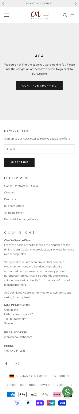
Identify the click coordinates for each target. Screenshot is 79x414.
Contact (9, 192)
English (58, 376)
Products (10, 199)
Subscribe (19, 162)
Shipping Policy (14, 212)
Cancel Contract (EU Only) (21, 185)
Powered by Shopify (55, 384)
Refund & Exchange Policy (21, 219)
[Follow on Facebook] (6, 363)
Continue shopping (39, 85)
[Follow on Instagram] (17, 363)
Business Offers (14, 205)
